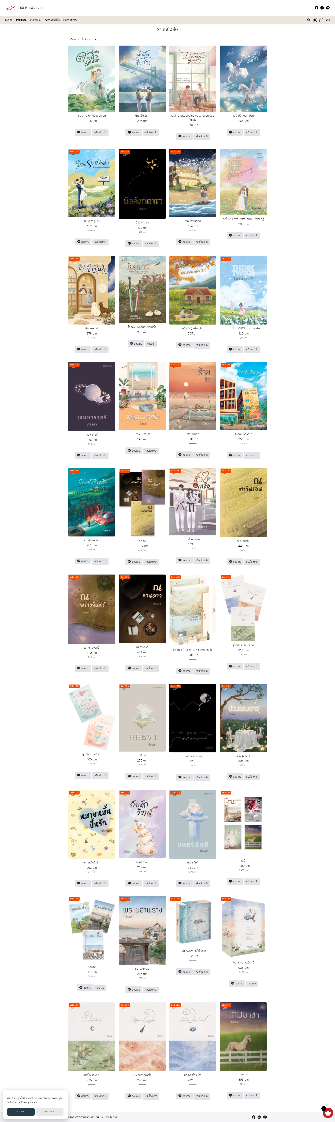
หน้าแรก (9, 20)
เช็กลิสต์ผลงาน (70, 20)
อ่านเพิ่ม (151, 344)
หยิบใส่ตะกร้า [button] (100, 132)
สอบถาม (84, 132)
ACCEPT (21, 1112)
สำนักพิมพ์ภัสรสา (29, 7)
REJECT (49, 1112)
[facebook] (316, 8)
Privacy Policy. (29, 1102)
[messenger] (322, 8)
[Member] (315, 20)
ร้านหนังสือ (21, 20)
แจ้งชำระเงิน (35, 20)
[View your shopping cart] (321, 20)
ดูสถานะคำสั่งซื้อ (52, 20)
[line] (328, 8)
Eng (328, 20)
